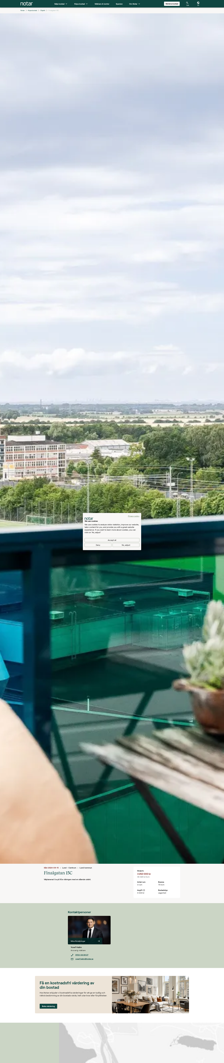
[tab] (27, 3)
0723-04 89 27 (81, 955)
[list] (91, 957)
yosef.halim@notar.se (84, 959)
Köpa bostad (32, 10)
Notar (23, 10)
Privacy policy (133, 516)
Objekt (42, 10)
